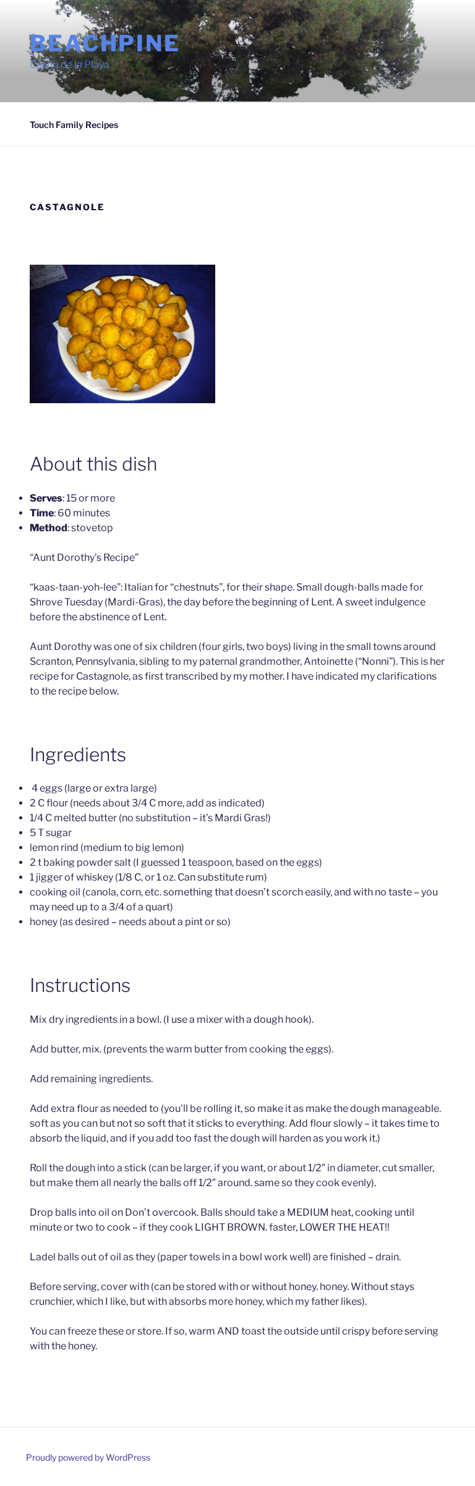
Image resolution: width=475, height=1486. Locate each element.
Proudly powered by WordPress (88, 1457)
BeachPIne (105, 43)
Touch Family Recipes (74, 124)
